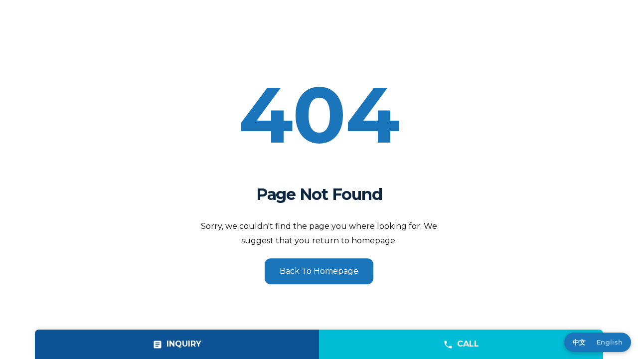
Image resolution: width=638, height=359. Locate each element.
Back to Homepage (319, 271)
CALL (468, 344)
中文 (579, 342)
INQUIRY (183, 344)
